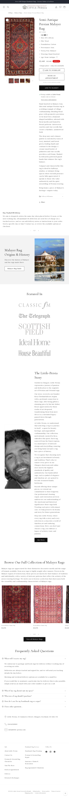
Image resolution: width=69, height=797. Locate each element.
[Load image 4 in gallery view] (27, 80)
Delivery (7, 774)
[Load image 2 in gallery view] (16, 80)
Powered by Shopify (25, 791)
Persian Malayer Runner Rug (8, 625)
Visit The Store (10, 765)
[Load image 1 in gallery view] (11, 80)
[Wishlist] (60, 7)
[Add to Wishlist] (29, 587)
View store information (48, 100)
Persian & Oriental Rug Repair (33, 756)
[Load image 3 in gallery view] (22, 80)
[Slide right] (32, 81)
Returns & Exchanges (12, 778)
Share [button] (43, 202)
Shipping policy (29, 793)
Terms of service (56, 791)
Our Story (41, 540)
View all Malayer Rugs (34, 639)
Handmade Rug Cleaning (33, 751)
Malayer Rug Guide (14, 268)
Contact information (40, 793)
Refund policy (36, 791)
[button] (4, 7)
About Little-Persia (11, 751)
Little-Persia (16, 791)
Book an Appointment (12, 769)
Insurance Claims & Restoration (31, 763)
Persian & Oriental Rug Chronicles (12, 760)
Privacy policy (46, 791)
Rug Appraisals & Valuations (34, 768)
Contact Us (8, 755)
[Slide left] (6, 81)
